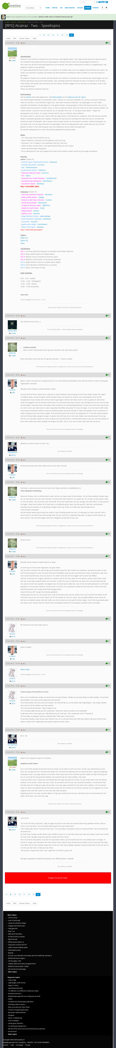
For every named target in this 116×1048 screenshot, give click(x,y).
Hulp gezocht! (12, 928)
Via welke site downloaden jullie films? (21, 1002)
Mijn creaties (70, 8)
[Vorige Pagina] (44, 35)
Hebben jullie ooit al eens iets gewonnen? (22, 964)
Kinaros (12, 634)
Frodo (13, 58)
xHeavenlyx (42, 203)
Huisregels (19, 1045)
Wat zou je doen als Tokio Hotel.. (19, 1007)
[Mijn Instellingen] (101, 2)
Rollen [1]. (24, 238)
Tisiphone (42, 170)
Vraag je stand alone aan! (16, 926)
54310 (13, 455)
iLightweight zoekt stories (16, 983)
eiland (28, 97)
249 (13, 392)
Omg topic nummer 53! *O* (17, 945)
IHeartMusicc (48, 181)
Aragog (41, 197)
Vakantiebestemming (15, 988)
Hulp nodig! (12, 980)
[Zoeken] (94, 2)
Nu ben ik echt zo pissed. (16, 937)
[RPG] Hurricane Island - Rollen (18, 966)
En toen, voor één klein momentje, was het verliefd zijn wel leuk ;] (30, 956)
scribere (49, 200)
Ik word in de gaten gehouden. (18, 1010)
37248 (13, 333)
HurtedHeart (42, 224)
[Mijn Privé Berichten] (97, 2)
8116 (13, 636)
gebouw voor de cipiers (77, 97)
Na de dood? (12, 1031)
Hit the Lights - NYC (14, 961)
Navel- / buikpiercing (15, 1018)
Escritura (41, 165)
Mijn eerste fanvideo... (15, 934)
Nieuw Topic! (25, 669)
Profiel (55, 8)
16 (53, 35)
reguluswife (12, 331)
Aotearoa (40, 227)
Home (48, 8)
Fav (61, 8)
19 (67, 35)
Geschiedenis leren (14, 950)
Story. (23, 243)
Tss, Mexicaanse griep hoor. (17, 1026)
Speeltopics (22, 22)
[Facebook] (102, 7)
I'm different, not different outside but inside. (23, 991)
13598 (13, 356)
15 (48, 35)
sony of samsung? (14, 920)
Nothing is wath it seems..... (17, 1004)
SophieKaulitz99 (12, 17)
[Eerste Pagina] (40, 35)
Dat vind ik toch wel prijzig (17, 969)
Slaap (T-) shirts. (13, 985)
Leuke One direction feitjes (17, 923)
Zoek (34, 38)
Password (53, 162)
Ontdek (80, 8)
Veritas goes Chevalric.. (15, 1023)
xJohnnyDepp (45, 216)
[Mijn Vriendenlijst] (107, 2)
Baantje (10, 953)
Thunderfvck (12, 452)
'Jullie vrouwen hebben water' (18, 947)
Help (12, 1045)
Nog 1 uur (11, 931)
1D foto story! (12, 918)
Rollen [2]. (24, 240)
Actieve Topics (24, 38)
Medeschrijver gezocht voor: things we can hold (24, 996)
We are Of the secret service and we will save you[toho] (26, 1029)
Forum (87, 8)
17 (57, 35)
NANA (10, 999)
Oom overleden (13, 1021)
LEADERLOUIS (51, 178)
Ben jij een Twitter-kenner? (17, 1012)
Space (28, 175)
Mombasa (40, 184)
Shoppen (11, 1015)
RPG (14, 38)
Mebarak (12, 353)
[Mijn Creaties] (103, 2)
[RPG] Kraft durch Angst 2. (16, 958)
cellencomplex (57, 97)
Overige (96, 8)
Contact (5, 1045)
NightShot (46, 205)
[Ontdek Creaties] (105, 2)
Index (8, 38)
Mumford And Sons (14, 994)
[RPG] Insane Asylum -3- (16, 942)
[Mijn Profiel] (99, 2)
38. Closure (58, 17)
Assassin (36, 213)
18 (62, 35)
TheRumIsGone (31, 167)
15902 (13, 60)
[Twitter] (106, 7)
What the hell (12, 939)
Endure (36, 211)
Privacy (27, 1045)
